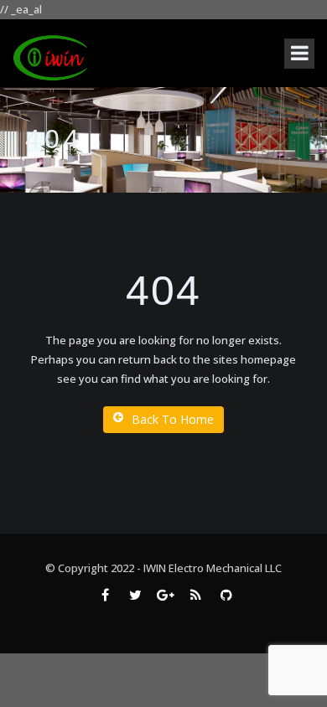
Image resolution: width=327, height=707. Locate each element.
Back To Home (173, 419)
